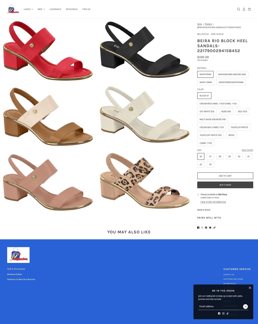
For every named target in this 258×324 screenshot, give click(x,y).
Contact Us (229, 274)
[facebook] (219, 313)
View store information (213, 202)
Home (199, 24)
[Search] (238, 9)
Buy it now (225, 185)
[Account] (243, 9)
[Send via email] (210, 227)
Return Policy (230, 283)
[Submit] (245, 306)
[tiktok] (227, 313)
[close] (249, 287)
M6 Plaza (222, 194)
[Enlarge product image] (48, 50)
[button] (214, 227)
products (208, 24)
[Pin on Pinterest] (206, 227)
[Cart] (249, 9)
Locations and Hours (233, 279)
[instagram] (223, 313)
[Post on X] (202, 227)
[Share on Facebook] (198, 227)
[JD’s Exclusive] (13, 9)
